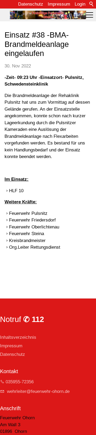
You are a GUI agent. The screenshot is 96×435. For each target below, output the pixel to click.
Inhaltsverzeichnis (18, 337)
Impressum (59, 4)
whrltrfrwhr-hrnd (36, 391)
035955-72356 (20, 381)
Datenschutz (30, 4)
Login (80, 4)
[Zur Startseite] (48, 15)
